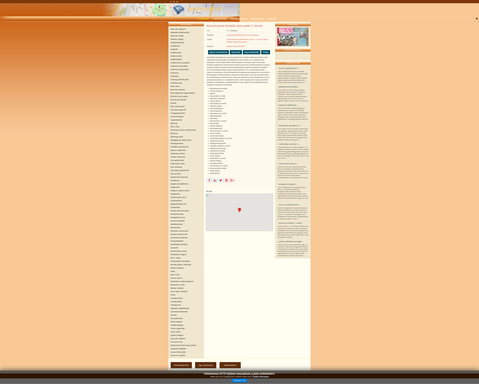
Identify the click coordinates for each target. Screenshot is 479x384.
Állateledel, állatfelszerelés (180, 32)
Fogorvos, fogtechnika (178, 150)
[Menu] (476, 18)
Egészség (174, 123)
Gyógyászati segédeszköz (179, 184)
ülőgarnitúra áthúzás (240, 42)
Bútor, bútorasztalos (178, 106)
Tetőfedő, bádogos (177, 325)
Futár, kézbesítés (176, 167)
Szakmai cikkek (239, 19)
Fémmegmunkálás (177, 143)
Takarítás (174, 315)
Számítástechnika (177, 298)
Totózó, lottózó (176, 332)
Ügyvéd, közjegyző (177, 335)
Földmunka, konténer (178, 153)
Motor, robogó (175, 258)
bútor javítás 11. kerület (253, 39)
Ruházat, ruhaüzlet (177, 288)
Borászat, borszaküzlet (178, 100)
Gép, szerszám (176, 174)
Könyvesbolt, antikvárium (179, 238)
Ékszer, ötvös (175, 127)
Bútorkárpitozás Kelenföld (235, 39)
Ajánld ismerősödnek (218, 52)
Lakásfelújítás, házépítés (179, 244)
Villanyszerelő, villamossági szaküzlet (183, 345)
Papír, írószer (175, 275)
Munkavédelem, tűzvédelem (180, 261)
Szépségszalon (176, 305)
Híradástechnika (176, 201)
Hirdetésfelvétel (181, 365)
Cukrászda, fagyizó (177, 116)
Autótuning (174, 76)
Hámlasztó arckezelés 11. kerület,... (290, 223)
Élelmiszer (174, 133)
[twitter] (174, 2)
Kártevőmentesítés (177, 214)
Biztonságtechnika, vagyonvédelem (183, 93)
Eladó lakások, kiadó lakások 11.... (290, 126)
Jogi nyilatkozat (206, 365)
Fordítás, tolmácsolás (178, 157)
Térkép (265, 52)
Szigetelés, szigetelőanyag (180, 308)
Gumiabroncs (175, 180)
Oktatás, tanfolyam (177, 268)
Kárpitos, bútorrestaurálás (180, 211)
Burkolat (173, 103)
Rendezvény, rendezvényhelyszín (182, 281)
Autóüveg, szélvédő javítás (180, 79)
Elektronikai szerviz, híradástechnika (183, 130)
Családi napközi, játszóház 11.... (289, 144)
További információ (260, 376)
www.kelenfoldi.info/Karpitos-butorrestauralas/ (243, 35)
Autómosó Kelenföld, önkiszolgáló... (290, 241)
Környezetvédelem (177, 241)
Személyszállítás (176, 302)
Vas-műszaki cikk (176, 342)
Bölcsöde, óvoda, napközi (179, 96)
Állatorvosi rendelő (177, 36)
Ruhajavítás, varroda (178, 285)
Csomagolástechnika (178, 113)
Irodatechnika (175, 207)
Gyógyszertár (175, 187)
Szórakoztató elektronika (179, 312)
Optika (173, 271)
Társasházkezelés (177, 318)
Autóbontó (174, 49)
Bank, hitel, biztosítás (178, 90)
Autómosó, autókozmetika (180, 69)
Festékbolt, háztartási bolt (179, 147)
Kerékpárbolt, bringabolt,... (287, 184)
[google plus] (177, 2)
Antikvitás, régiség (177, 39)
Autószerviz (175, 73)
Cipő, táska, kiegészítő (178, 110)
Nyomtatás (235, 52)
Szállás (173, 295)
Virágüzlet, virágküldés (178, 349)
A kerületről (220, 19)
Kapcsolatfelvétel (251, 52)
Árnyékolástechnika (177, 42)
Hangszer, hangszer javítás (180, 191)
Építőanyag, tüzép (177, 137)
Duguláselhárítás (176, 120)
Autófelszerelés (176, 53)
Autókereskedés (176, 59)
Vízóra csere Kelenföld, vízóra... (289, 205)
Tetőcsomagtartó (176, 322)
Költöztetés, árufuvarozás (179, 231)
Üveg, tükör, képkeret (178, 339)
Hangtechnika (175, 194)
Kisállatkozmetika (177, 224)
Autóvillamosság (176, 83)
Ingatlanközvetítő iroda (178, 204)
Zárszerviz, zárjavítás (178, 355)
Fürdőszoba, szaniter (178, 164)
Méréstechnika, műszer (179, 251)
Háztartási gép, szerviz (178, 197)
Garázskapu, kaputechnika (180, 170)
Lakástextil (174, 248)
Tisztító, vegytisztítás (178, 328)
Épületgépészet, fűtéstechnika (181, 140)
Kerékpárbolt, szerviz (178, 217)
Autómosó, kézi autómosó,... (288, 164)
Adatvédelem (230, 365)
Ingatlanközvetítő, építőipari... (288, 87)
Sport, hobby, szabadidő (179, 291)
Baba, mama (175, 86)
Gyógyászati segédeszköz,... (288, 105)
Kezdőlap (204, 19)
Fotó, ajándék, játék (177, 160)
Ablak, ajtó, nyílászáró (178, 29)
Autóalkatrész (175, 46)
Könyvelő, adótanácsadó (179, 234)
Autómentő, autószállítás (179, 66)
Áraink (272, 19)
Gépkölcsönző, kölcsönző (179, 177)
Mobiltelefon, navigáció (179, 254)
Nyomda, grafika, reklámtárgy (181, 265)
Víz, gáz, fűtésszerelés (178, 352)
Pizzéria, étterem (176, 278)
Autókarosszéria (176, 56)
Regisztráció (258, 19)
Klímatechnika (175, 228)
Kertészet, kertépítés (178, 221)
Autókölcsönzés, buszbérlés (180, 63)
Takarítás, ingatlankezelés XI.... (288, 68)
